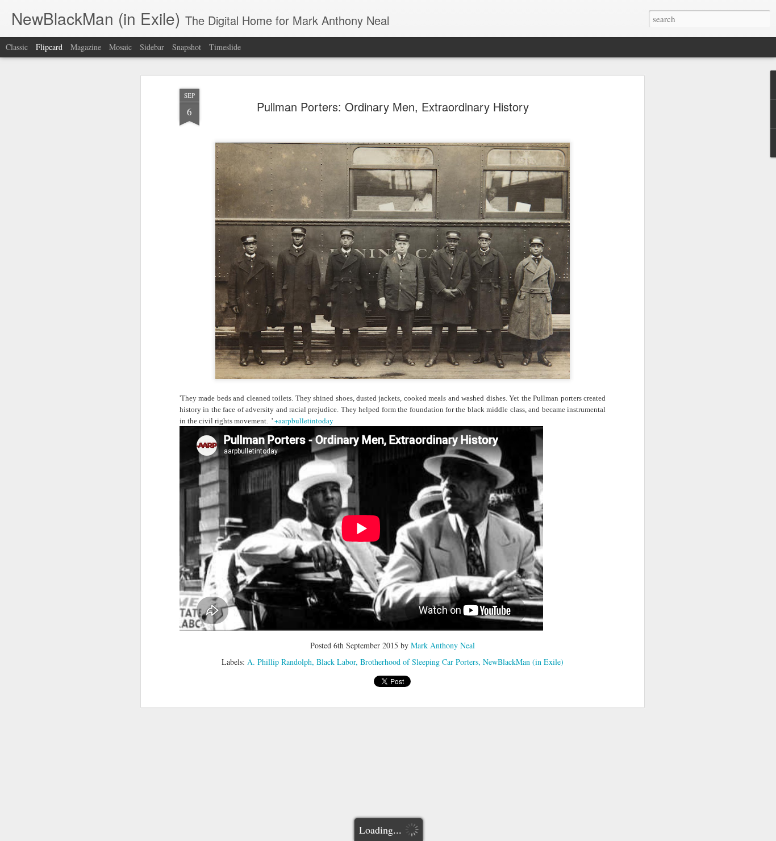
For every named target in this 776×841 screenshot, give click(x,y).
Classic (17, 46)
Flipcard (49, 46)
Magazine (85, 46)
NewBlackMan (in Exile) (523, 661)
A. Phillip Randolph (279, 661)
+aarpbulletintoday (303, 420)
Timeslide (225, 46)
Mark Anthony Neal (443, 645)
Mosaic (120, 46)
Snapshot (186, 46)
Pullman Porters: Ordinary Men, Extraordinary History (393, 106)
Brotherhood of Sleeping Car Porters (419, 661)
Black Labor (336, 661)
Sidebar (152, 46)
